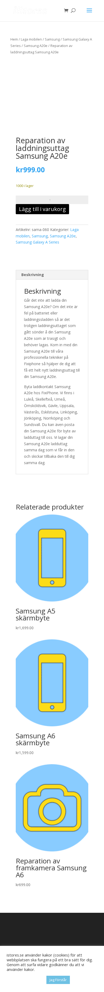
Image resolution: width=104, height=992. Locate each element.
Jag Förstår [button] (58, 979)
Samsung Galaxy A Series (37, 242)
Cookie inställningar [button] (25, 980)
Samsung (52, 39)
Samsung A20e (35, 45)
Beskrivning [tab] (32, 274)
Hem (14, 39)
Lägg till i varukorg (42, 209)
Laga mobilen (31, 39)
